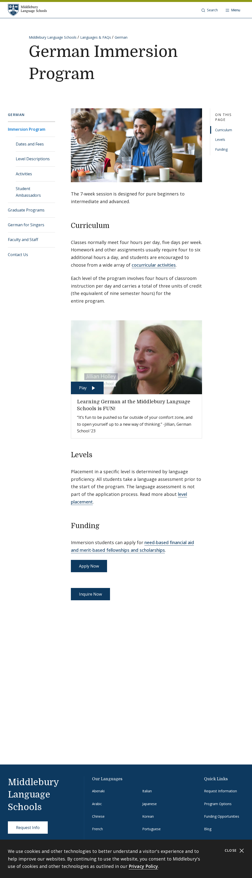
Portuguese (151, 829)
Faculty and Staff (23, 239)
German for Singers (26, 225)
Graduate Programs (26, 210)
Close (231, 850)
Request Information (220, 791)
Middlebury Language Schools (53, 37)
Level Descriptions (33, 159)
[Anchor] (114, 225)
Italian (147, 791)
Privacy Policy (143, 866)
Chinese (98, 816)
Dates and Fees (30, 144)
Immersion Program (26, 129)
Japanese (149, 803)
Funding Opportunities (221, 816)
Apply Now (89, 566)
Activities (24, 174)
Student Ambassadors (28, 192)
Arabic (97, 803)
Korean (148, 816)
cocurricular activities (154, 265)
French (97, 829)
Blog (207, 829)
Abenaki (98, 791)
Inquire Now (90, 594)
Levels (220, 139)
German (121, 37)
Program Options (218, 803)
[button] (210, 10)
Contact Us (18, 254)
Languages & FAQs (95, 37)
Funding (221, 149)
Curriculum (223, 130)
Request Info (28, 827)
